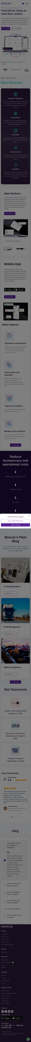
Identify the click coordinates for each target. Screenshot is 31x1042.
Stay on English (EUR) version (15, 520)
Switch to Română (15, 525)
